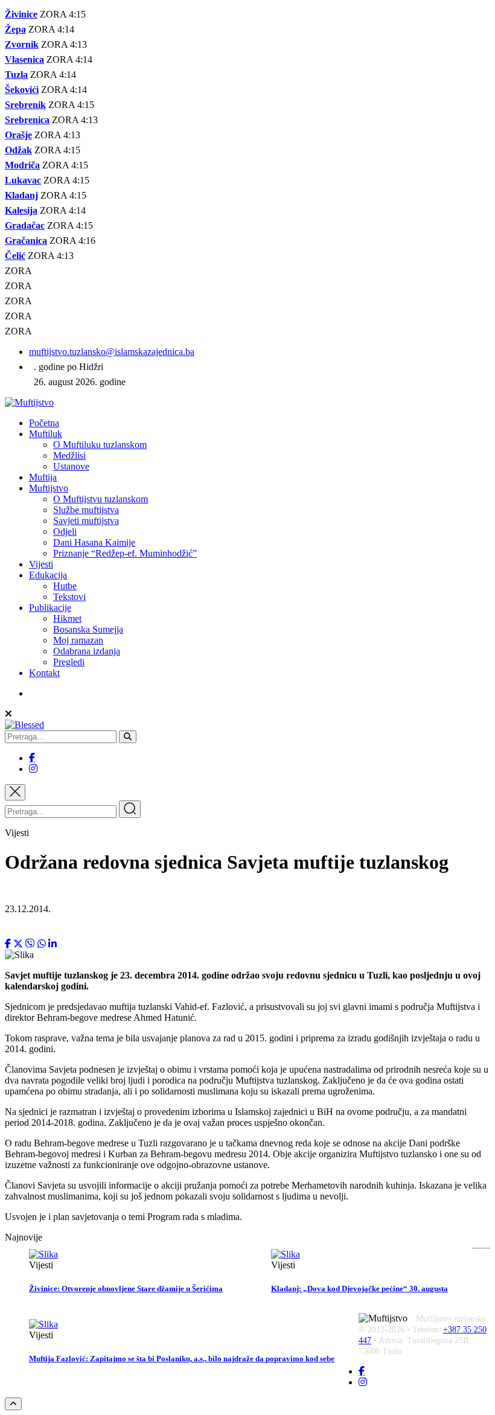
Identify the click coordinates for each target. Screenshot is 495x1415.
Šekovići (22, 90)
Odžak (18, 150)
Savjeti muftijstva (86, 521)
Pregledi (69, 662)
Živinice (21, 14)
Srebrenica (27, 120)
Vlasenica (24, 59)
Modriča (22, 165)
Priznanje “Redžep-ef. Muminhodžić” (125, 553)
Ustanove (71, 466)
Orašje (18, 135)
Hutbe (65, 586)
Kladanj (21, 195)
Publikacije (50, 607)
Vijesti (41, 564)
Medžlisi (69, 455)
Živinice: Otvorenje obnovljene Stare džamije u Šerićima (126, 1288)
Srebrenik (25, 105)
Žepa (15, 29)
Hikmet (67, 618)
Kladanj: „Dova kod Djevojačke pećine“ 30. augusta (359, 1288)
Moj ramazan (78, 640)
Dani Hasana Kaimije (94, 542)
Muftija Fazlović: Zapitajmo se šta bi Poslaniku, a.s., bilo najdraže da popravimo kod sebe (181, 1358)
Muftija (43, 477)
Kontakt (44, 673)
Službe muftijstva (86, 510)
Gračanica (26, 240)
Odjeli (65, 531)
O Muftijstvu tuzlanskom (100, 499)
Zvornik (22, 44)
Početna (44, 423)
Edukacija (48, 575)
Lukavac (23, 180)
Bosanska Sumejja (88, 629)
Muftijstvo (48, 488)
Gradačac (25, 225)
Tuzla (16, 74)
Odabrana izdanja (86, 651)
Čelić (15, 256)
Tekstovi (69, 597)
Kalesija (21, 210)
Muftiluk (45, 434)
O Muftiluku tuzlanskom (100, 444)
